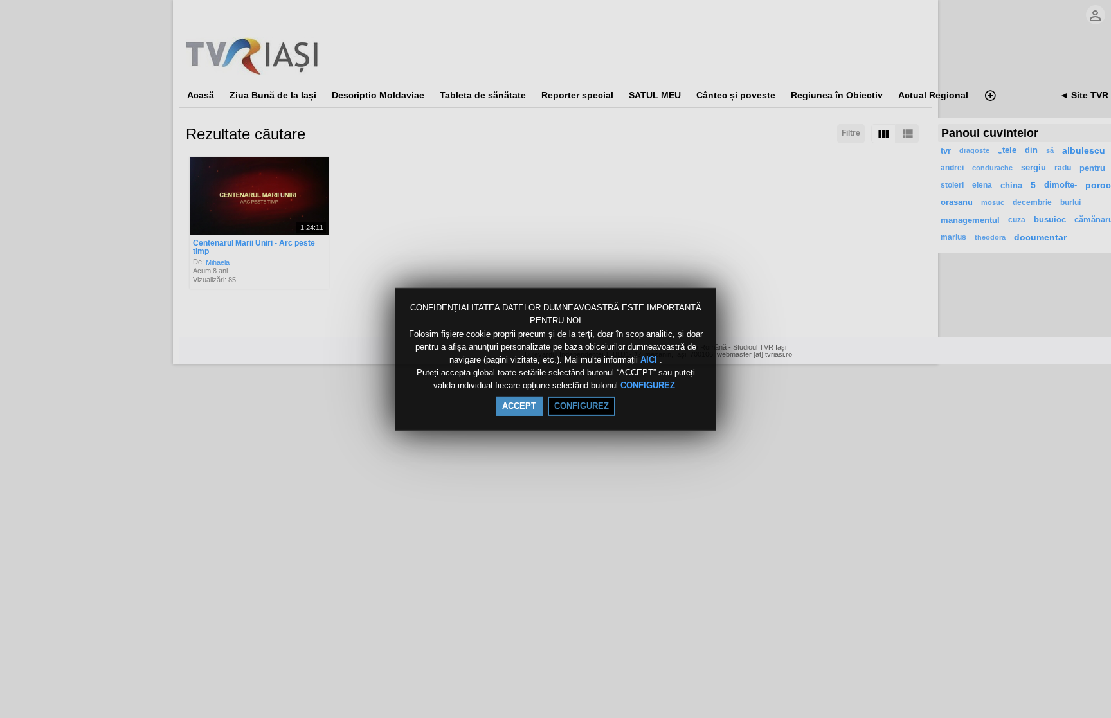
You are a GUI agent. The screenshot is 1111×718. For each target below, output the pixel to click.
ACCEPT (519, 406)
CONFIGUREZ (647, 386)
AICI (650, 359)
